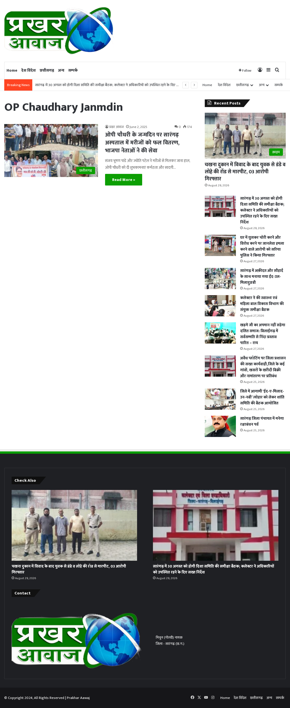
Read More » (123, 179)
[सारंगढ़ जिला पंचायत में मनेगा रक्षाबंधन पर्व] (220, 426)
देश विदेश (28, 70)
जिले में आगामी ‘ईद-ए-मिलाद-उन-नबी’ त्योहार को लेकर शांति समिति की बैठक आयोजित (262, 397)
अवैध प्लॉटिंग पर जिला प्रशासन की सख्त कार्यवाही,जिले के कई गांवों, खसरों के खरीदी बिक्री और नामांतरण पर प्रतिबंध (263, 367)
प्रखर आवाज (116, 127)
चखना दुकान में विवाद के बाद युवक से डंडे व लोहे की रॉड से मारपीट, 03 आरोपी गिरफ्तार (245, 172)
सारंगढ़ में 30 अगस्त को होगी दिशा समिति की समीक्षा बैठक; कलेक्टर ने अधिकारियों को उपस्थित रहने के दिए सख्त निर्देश (113, 85)
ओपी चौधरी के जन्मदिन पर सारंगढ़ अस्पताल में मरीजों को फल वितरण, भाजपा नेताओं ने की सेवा (142, 142)
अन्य (61, 70)
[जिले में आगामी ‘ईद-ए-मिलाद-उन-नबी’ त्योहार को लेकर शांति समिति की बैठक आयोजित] (220, 399)
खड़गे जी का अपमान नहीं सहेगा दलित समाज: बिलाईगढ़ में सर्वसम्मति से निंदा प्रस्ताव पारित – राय (262, 334)
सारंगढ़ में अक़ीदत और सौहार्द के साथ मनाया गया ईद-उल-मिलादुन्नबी (261, 276)
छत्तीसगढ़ (47, 70)
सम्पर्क (73, 70)
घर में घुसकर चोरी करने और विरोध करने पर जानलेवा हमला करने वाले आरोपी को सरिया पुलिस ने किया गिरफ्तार (262, 246)
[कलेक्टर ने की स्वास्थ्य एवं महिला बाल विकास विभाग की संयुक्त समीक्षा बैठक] (220, 305)
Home (12, 70)
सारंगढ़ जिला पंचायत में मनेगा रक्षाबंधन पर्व (262, 421)
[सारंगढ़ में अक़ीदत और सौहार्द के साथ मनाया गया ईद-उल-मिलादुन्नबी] (220, 278)
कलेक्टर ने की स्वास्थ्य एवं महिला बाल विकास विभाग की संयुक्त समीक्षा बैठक (262, 304)
